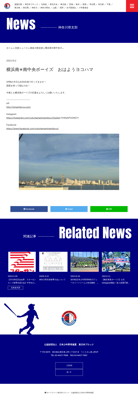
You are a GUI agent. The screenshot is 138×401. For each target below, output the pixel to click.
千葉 (109, 4)
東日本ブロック (31, 4)
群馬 (84, 4)
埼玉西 (92, 4)
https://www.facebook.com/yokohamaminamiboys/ (32, 128)
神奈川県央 (45, 7)
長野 (61, 7)
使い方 (69, 372)
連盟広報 (18, 4)
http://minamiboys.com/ (18, 107)
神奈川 (34, 7)
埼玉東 (101, 4)
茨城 (71, 4)
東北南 (63, 4)
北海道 (44, 4)
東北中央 (53, 4)
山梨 (55, 7)
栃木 (78, 4)
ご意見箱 (69, 365)
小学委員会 (83, 7)
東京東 (17, 7)
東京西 (26, 7)
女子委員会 (71, 7)
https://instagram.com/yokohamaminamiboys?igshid (33, 117)
